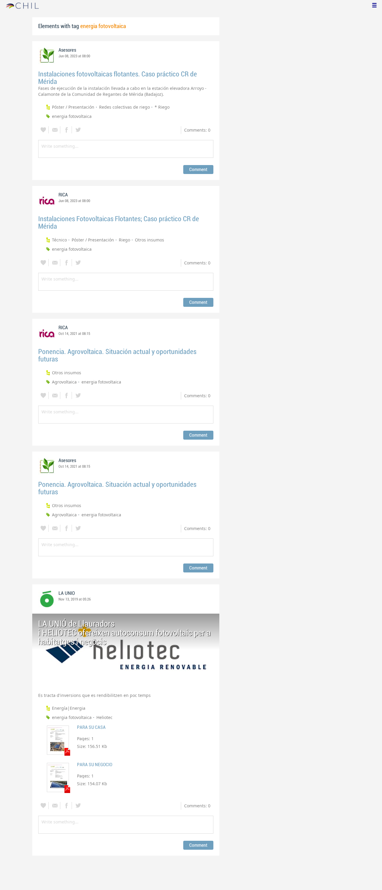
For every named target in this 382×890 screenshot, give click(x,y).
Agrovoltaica (64, 382)
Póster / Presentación (73, 107)
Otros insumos (149, 240)
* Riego (162, 107)
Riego (124, 240)
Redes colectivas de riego (124, 107)
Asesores (67, 50)
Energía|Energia (68, 708)
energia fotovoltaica (72, 116)
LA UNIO (66, 593)
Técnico (59, 240)
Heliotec (104, 717)
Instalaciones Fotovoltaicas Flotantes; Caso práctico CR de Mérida (118, 222)
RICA (63, 195)
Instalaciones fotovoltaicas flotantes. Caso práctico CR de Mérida (117, 77)
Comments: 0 (197, 130)
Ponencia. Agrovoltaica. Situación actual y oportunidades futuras (117, 355)
